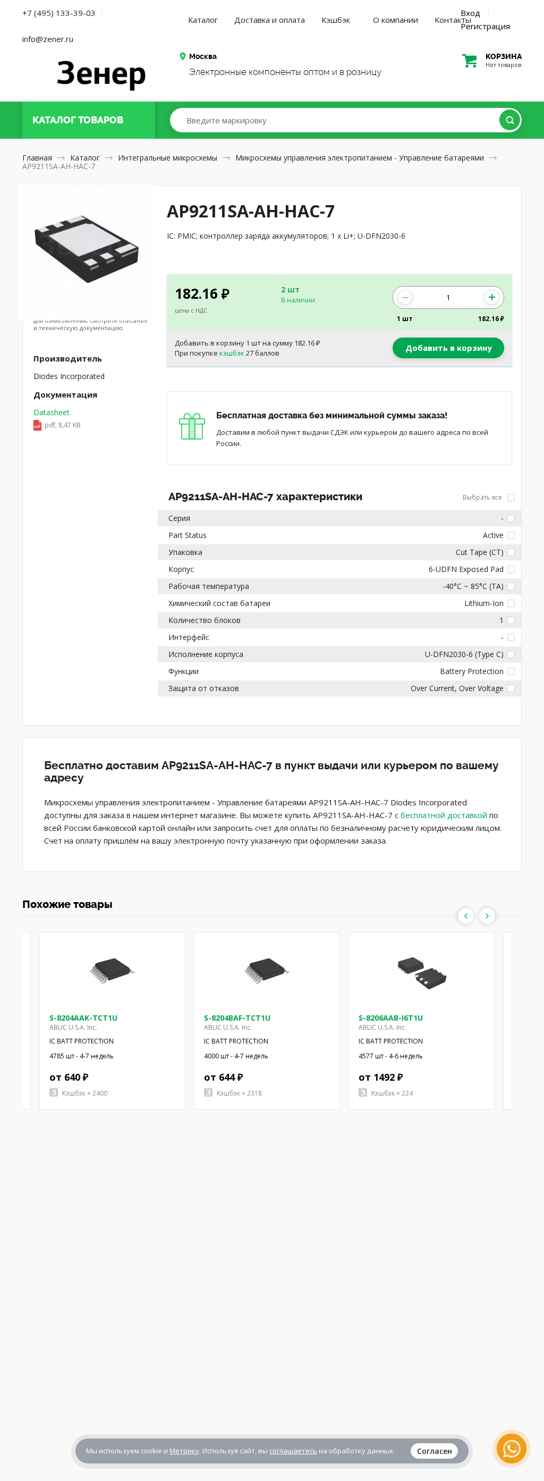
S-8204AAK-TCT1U (83, 1018)
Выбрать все (483, 497)
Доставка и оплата (269, 19)
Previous (466, 916)
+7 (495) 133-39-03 (59, 12)
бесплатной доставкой (444, 815)
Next (487, 916)
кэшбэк (231, 353)
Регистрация (485, 26)
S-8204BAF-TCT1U (237, 1018)
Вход (470, 12)
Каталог (203, 19)
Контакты (453, 19)
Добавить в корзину (448, 347)
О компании (395, 19)
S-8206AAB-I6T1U (391, 1018)
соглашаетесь (293, 1450)
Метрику (184, 1450)
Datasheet (57, 418)
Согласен (434, 1451)
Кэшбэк (335, 19)
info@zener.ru (47, 38)
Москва (203, 56)
